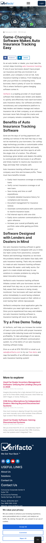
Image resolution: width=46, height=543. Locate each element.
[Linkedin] (18, 461)
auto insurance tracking (31, 66)
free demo (33, 352)
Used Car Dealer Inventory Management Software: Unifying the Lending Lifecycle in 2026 (22, 384)
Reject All (23, 538)
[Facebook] (3, 461)
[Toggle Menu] (28, 3)
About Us (6, 471)
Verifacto (7, 94)
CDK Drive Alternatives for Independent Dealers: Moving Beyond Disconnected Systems (21, 403)
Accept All (23, 527)
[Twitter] (8, 461)
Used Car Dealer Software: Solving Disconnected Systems (19, 421)
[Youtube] (13, 461)
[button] (9, 58)
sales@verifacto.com (12, 352)
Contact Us (6, 480)
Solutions (6, 476)
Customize (23, 532)
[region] (23, 524)
